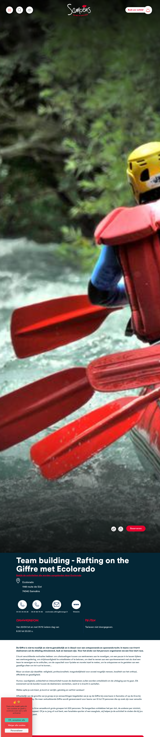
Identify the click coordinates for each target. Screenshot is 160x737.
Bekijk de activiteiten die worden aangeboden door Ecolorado (48, 575)
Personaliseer (17, 731)
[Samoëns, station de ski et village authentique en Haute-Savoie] (79, 10)
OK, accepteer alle (16, 720)
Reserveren (136, 528)
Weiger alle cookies (16, 725)
